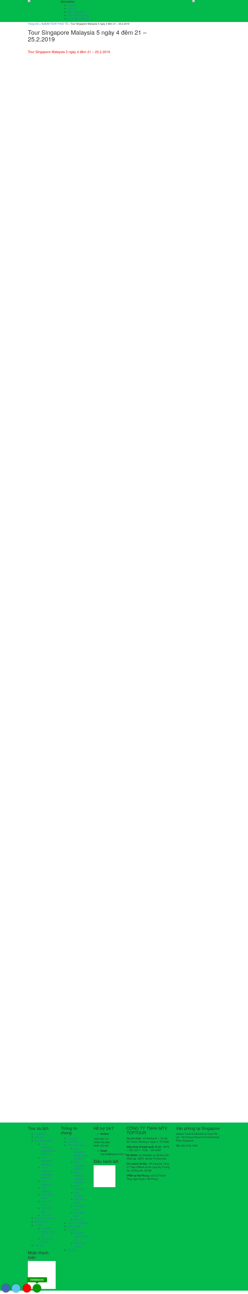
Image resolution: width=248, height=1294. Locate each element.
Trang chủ (40, 1133)
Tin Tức (39, 1225)
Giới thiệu (72, 5)
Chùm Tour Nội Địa (45, 1218)
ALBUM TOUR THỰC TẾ (48, 1232)
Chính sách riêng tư (78, 18)
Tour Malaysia (46, 1189)
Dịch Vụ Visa (41, 1221)
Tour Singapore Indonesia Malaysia (46, 1172)
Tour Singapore (46, 1182)
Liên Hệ (71, 8)
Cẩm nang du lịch (76, 12)
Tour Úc (45, 1215)
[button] (68, 1)
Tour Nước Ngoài (44, 1140)
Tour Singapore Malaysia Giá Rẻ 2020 (48, 1149)
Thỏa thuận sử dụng (78, 15)
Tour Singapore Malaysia (46, 1161)
